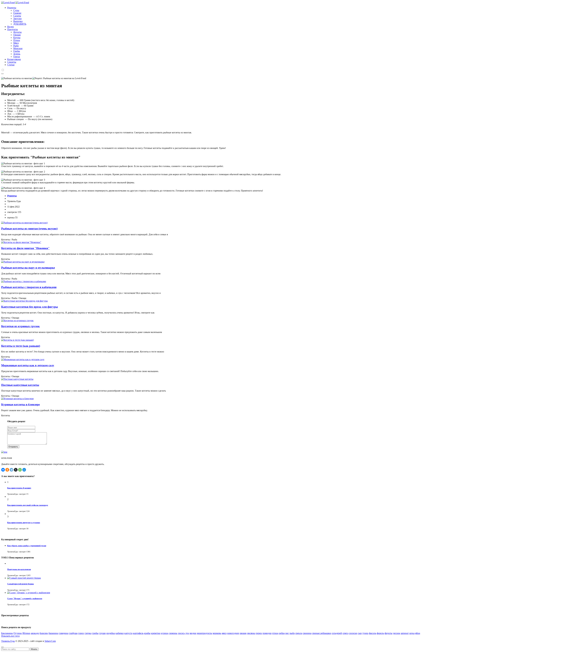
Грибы (16, 51)
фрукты (388, 633)
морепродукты (204, 633)
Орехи (16, 56)
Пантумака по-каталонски (19, 569)
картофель (138, 633)
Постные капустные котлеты (20, 385)
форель (380, 633)
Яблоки (26, 633)
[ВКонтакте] (3, 470)
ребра (282, 633)
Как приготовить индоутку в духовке (23, 522)
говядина (63, 633)
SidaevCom (50, 641)
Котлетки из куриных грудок (20, 326)
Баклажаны (7, 633)
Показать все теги (10, 636)
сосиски (353, 633)
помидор (267, 633)
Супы (16, 10)
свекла (298, 633)
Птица (16, 40)
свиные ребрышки (321, 633)
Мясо (16, 43)
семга (345, 633)
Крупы (16, 37)
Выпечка (18, 21)
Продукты (12, 29)
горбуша (73, 633)
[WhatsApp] (20, 470)
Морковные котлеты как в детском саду (27, 365)
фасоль (372, 633)
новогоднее (233, 633)
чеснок (396, 633)
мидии (193, 633)
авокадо (35, 633)
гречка (88, 633)
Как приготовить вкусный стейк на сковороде (27, 505)
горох (81, 633)
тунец (365, 633)
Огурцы (17, 633)
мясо (224, 633)
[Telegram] (11, 470)
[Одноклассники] (7, 470)
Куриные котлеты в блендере (20, 404)
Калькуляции (14, 59)
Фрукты (17, 32)
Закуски (17, 18)
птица (275, 633)
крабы (147, 633)
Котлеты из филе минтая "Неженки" (25, 248)
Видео (10, 26)
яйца (417, 633)
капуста (128, 633)
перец (259, 633)
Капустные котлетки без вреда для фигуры (29, 306)
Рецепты (11, 7)
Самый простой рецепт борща (20, 584)
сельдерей (337, 633)
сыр (360, 633)
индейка (110, 633)
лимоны (173, 633)
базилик (44, 633)
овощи (243, 633)
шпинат (405, 633)
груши (102, 633)
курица (164, 633)
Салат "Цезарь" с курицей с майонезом (24, 598)
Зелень (16, 54)
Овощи (17, 35)
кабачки (120, 633)
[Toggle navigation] (2, 73)
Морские (18, 48)
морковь (217, 633)
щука (412, 633)
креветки (155, 633)
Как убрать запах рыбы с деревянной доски (26, 545)
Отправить (13, 447)
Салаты (17, 15)
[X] (16, 470)
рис (287, 633)
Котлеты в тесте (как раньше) (20, 345)
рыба (292, 633)
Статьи (10, 64)
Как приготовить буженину (19, 488)
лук (187, 633)
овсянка (251, 633)
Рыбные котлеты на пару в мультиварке (28, 267)
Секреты (11, 62)
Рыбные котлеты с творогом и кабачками (28, 287)
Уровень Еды (8, 641)
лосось (181, 633)
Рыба (16, 45)
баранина (53, 633)
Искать (34, 649)
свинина (307, 633)
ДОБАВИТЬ (19, 24)
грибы (95, 633)
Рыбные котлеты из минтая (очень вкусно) (29, 228)
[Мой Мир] (24, 470)
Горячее (17, 13)
